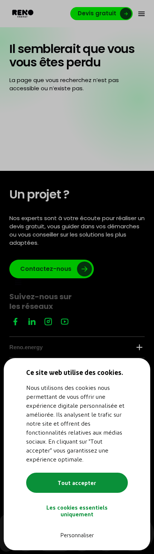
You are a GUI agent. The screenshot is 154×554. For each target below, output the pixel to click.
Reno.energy (26, 347)
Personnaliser (77, 535)
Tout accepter (77, 482)
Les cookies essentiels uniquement (77, 510)
